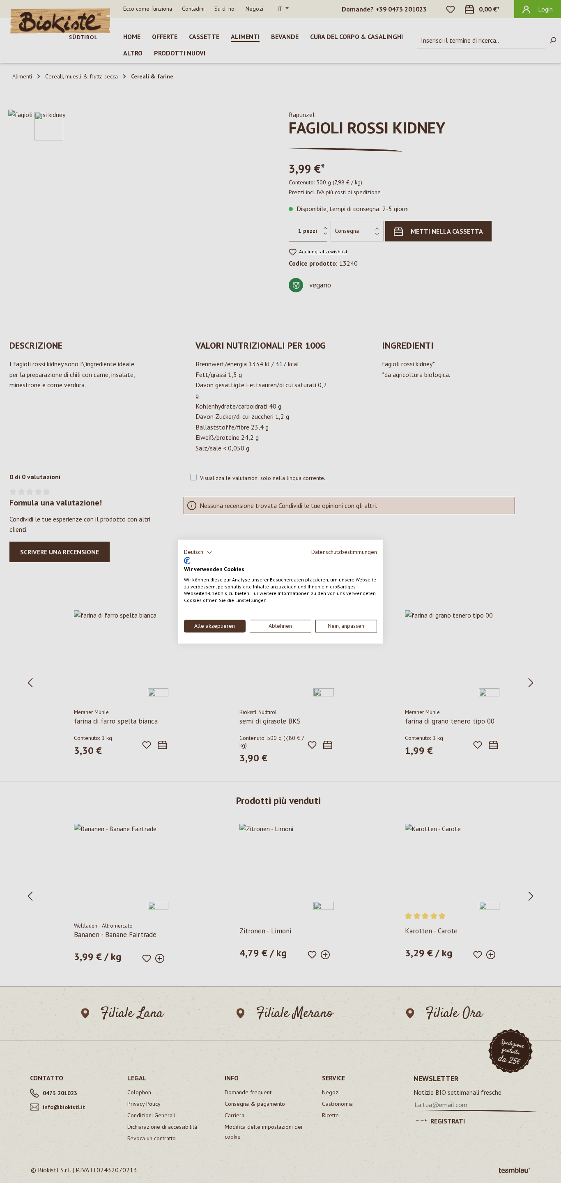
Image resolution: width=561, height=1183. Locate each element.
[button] (198, 552)
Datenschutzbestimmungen (344, 552)
